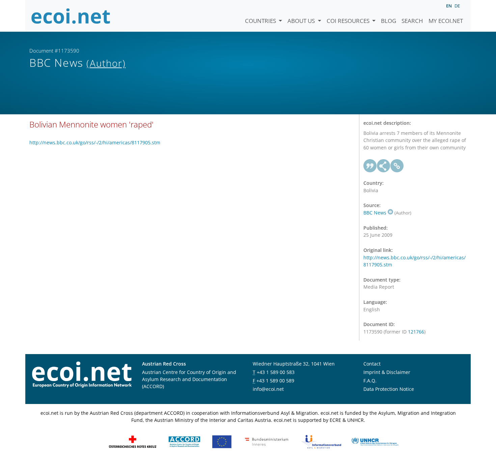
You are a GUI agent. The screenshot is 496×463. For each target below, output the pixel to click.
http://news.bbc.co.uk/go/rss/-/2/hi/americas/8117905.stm (94, 142)
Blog (388, 21)
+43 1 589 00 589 (275, 380)
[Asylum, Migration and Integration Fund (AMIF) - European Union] (222, 441)
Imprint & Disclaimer (386, 372)
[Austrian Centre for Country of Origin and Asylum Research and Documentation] (184, 441)
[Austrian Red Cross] (132, 441)
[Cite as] (370, 166)
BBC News (374, 212)
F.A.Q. (370, 380)
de (457, 6)
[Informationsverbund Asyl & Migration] (321, 441)
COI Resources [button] (349, 21)
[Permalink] (397, 166)
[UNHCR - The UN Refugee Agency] (374, 441)
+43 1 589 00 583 (276, 372)
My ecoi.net (446, 21)
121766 (416, 331)
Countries (261, 21)
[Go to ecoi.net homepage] (70, 16)
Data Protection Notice (388, 389)
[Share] (383, 166)
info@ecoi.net (268, 389)
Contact (372, 363)
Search (412, 21)
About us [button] (301, 21)
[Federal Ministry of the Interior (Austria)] (266, 441)
